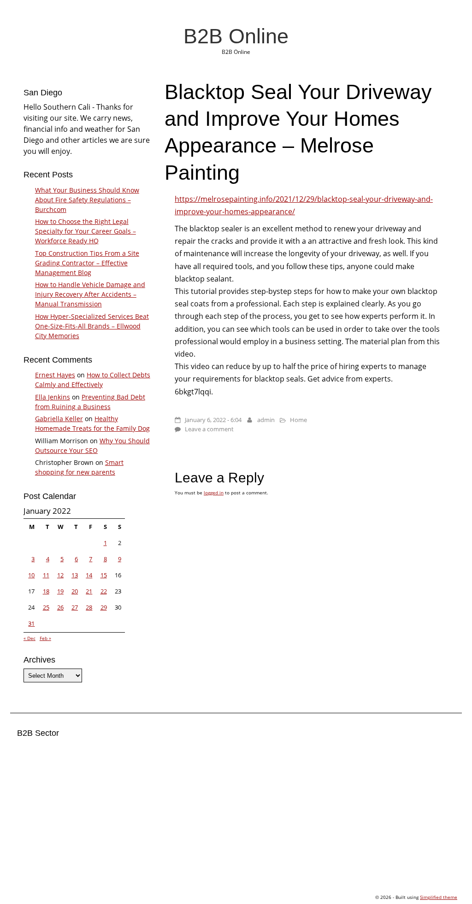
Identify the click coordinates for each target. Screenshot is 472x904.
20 (74, 591)
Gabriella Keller (59, 418)
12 (60, 575)
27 (74, 607)
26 (60, 607)
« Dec (29, 638)
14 (89, 575)
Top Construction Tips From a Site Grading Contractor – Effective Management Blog (87, 263)
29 (103, 607)
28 (89, 607)
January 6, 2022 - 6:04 (213, 420)
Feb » (45, 638)
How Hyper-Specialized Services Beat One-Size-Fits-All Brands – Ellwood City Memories (92, 326)
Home (298, 420)
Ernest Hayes (55, 374)
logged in (214, 492)
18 (46, 591)
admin (266, 420)
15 (103, 575)
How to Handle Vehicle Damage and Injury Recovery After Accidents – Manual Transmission (90, 294)
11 (46, 575)
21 (89, 591)
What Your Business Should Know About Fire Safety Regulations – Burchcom (87, 200)
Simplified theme (438, 897)
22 (103, 591)
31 (31, 623)
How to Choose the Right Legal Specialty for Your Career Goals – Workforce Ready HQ (85, 231)
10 (31, 575)
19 (60, 591)
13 (74, 575)
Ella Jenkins (52, 397)
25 (46, 607)
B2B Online (236, 35)
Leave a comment (209, 429)
